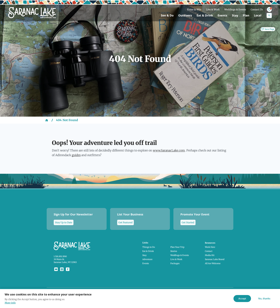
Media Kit (209, 255)
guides (76, 155)
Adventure (147, 259)
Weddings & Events (235, 9)
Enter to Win (194, 9)
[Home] (47, 120)
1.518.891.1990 (60, 256)
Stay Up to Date (63, 222)
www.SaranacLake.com (169, 150)
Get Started (188, 222)
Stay (235, 15)
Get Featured (125, 222)
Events (222, 15)
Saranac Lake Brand (214, 259)
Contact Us (257, 9)
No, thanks (264, 298)
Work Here (210, 247)
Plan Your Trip (177, 247)
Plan (246, 15)
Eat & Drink (205, 15)
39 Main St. (59, 259)
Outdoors (185, 15)
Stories (173, 251)
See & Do (167, 15)
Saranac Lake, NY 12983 (65, 262)
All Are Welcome (212, 263)
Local (257, 15)
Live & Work (213, 9)
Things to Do (148, 247)
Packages (175, 263)
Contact (208, 251)
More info (10, 302)
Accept (242, 298)
